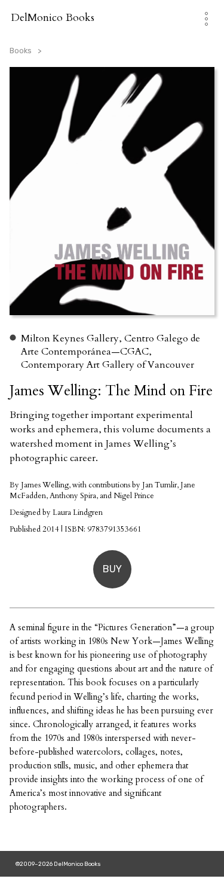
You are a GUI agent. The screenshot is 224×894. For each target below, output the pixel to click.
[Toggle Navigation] (200, 17)
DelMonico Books (52, 18)
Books (21, 50)
